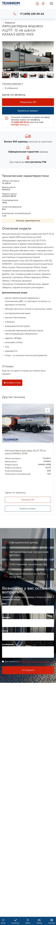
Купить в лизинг (28, 508)
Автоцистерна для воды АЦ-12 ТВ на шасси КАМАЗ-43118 (25, 452)
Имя (4, 604)
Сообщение (8, 644)
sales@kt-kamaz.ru (20, 124)
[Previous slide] (7, 55)
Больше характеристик (28, 220)
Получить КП (27, 500)
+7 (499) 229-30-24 (32, 13)
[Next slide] (48, 55)
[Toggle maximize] (50, 44)
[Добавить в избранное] (47, 410)
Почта (5, 631)
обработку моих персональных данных (34, 662)
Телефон (6, 617)
